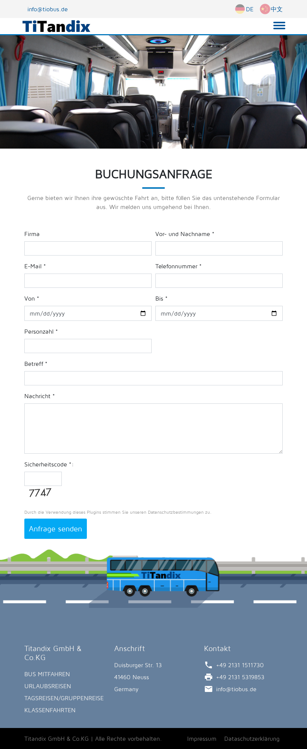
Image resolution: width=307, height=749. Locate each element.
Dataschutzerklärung (252, 738)
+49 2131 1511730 (240, 665)
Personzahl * (41, 331)
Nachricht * (39, 396)
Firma (32, 233)
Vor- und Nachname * (185, 233)
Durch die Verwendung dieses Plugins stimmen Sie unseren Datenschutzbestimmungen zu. (118, 512)
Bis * (161, 298)
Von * (31, 298)
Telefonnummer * (178, 266)
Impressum (201, 738)
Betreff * (36, 363)
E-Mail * (35, 266)
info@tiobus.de (47, 9)
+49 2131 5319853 (240, 677)
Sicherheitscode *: (49, 464)
